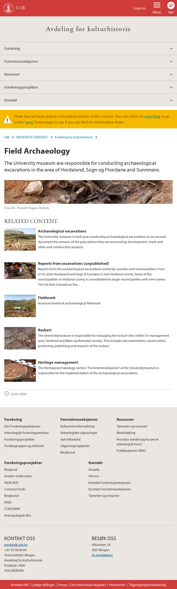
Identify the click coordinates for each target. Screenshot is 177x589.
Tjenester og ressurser (132, 426)
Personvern (117, 585)
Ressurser (12, 74)
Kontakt (10, 100)
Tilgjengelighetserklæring (147, 585)
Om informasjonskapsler (88, 585)
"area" (29, 122)
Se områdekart (102, 555)
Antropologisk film (17, 515)
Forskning (12, 48)
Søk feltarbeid (70, 439)
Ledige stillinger (43, 585)
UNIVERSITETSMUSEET (32, 137)
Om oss (93, 476)
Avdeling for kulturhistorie (88, 29)
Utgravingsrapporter (75, 446)
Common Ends (14, 489)
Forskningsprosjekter (21, 87)
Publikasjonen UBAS (131, 450)
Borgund (10, 469)
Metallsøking (126, 432)
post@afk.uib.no (16, 544)
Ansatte (94, 469)
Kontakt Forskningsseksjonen (109, 482)
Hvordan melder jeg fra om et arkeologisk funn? (137, 441)
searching (152, 116)
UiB (6, 137)
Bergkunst (67, 452)
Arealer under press (18, 476)
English (140, 8)
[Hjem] (8, 8)
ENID (8, 502)
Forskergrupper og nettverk (24, 446)
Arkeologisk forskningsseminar (26, 432)
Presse (62, 585)
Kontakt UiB (19, 585)
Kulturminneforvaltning (77, 426)
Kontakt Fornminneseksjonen (109, 489)
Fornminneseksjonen (21, 61)
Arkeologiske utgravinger (78, 432)
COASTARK (12, 508)
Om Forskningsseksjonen (22, 426)
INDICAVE (11, 482)
